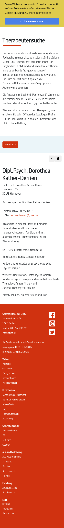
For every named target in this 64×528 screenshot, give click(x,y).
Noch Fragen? (8, 471)
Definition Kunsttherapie (13, 399)
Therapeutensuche (11, 413)
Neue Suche (10, 144)
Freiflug (6, 475)
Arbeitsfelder (8, 404)
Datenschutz (8, 513)
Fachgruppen (8, 373)
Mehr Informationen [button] (40, 12)
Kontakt (6, 504)
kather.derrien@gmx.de (24, 215)
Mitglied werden (9, 382)
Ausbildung (7, 418)
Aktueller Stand (9, 487)
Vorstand (6, 363)
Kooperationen (9, 378)
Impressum (7, 508)
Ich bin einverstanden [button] (32, 21)
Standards (7, 461)
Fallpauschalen (9, 430)
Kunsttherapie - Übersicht (14, 394)
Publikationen (8, 492)
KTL (4, 435)
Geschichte (7, 368)
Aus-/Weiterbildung (11, 456)
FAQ (4, 409)
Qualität (6, 444)
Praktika (6, 466)
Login (4, 499)
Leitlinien (6, 440)
